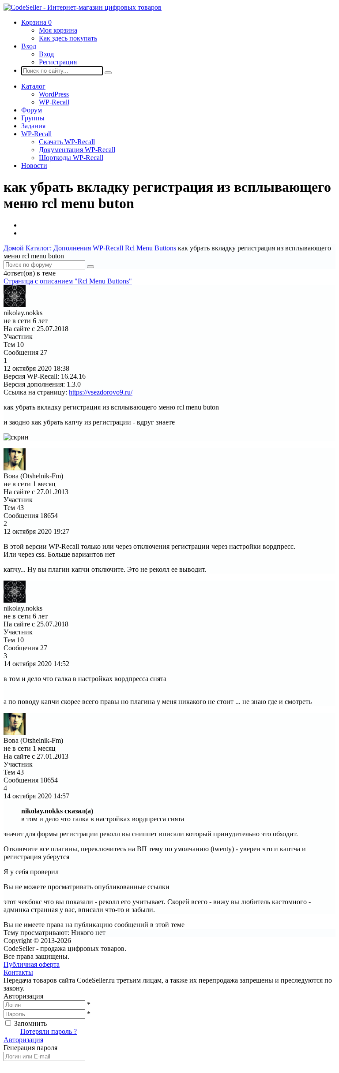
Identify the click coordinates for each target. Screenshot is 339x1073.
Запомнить (30, 1023)
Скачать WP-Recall (67, 141)
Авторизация (23, 1039)
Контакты (18, 972)
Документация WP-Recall (77, 149)
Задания (33, 126)
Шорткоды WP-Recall (71, 157)
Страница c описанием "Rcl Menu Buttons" (68, 281)
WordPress (54, 94)
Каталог (33, 86)
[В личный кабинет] (15, 305)
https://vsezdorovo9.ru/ (100, 392)
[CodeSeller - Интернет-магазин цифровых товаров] (83, 7)
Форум (31, 110)
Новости (34, 165)
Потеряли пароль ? (48, 1031)
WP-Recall (54, 102)
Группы (33, 118)
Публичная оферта (32, 964)
